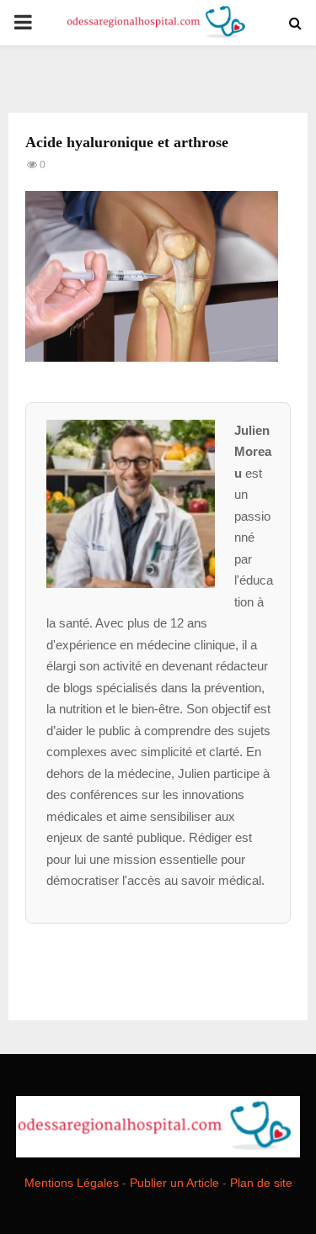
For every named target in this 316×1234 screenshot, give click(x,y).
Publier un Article (174, 1182)
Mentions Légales (71, 1182)
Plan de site (261, 1182)
